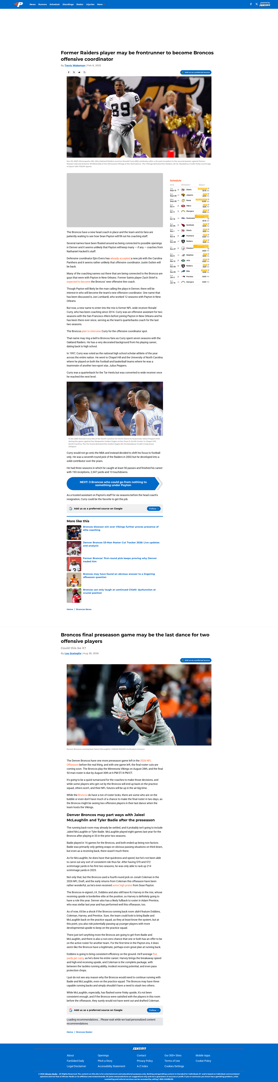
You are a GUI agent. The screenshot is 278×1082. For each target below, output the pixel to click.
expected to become (78, 281)
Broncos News (83, 609)
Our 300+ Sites (172, 1055)
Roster (79, 4)
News (32, 4)
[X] (257, 4)
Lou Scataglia (73, 653)
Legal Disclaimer (76, 1066)
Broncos (83, 794)
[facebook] (251, 4)
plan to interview (91, 331)
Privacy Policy (145, 1060)
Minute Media (51, 1074)
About (70, 1055)
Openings (103, 1055)
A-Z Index (142, 1066)
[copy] (84, 72)
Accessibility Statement (111, 1066)
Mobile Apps (203, 1055)
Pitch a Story (105, 1060)
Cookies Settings (174, 1066)
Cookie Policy (203, 1060)
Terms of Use (172, 1060)
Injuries (90, 4)
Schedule (55, 4)
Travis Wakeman (75, 65)
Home (70, 609)
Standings (68, 4)
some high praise (122, 885)
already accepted (120, 258)
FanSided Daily (75, 1060)
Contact (141, 1055)
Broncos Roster (84, 1032)
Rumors (42, 4)
